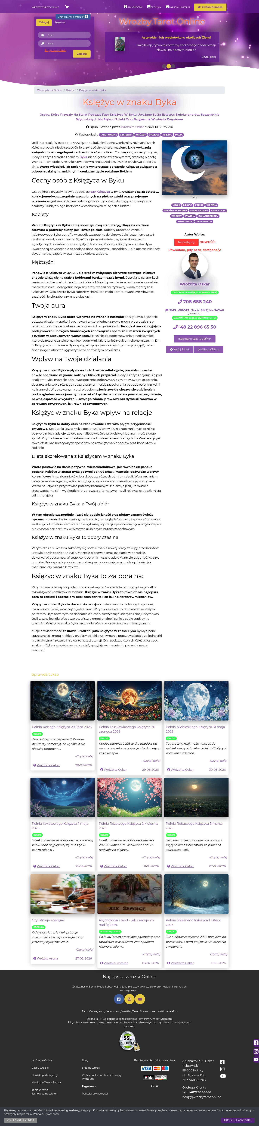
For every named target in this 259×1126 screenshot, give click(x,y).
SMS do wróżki (91, 1067)
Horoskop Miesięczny (45, 1075)
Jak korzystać (135, 7)
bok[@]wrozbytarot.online (201, 1097)
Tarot (135, 1011)
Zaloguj (82, 53)
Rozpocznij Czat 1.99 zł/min (195, 338)
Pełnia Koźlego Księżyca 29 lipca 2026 (62, 727)
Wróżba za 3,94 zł (208, 349)
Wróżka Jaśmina (116, 963)
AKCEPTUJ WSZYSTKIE (238, 1120)
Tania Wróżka (40, 1090)
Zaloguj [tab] (44, 22)
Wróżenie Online (42, 1060)
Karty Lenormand (109, 1011)
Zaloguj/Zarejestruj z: (71, 16)
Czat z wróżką (40, 1067)
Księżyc (37, 734)
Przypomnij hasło (55, 50)
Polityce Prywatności (46, 1114)
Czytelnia (155, 7)
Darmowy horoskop (179, 7)
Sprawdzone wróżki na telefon (158, 1011)
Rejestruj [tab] (59, 22)
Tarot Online (89, 1011)
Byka (83, 157)
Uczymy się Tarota (110, 931)
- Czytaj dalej (208, 56)
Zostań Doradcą (212, 7)
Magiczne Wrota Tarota (46, 1082)
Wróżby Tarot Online (45, 7)
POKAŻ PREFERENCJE (21, 1120)
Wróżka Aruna (47, 958)
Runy (85, 1060)
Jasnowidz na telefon (44, 1093)
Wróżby (126, 1011)
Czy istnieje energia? (48, 920)
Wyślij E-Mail (181, 349)
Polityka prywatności (95, 1093)
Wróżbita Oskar (132, 127)
